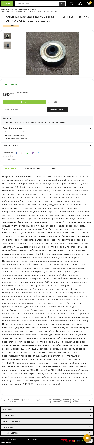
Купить (24, 102)
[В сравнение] (55, 102)
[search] (62, 4)
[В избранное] (49, 102)
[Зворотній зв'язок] (87, 438)
